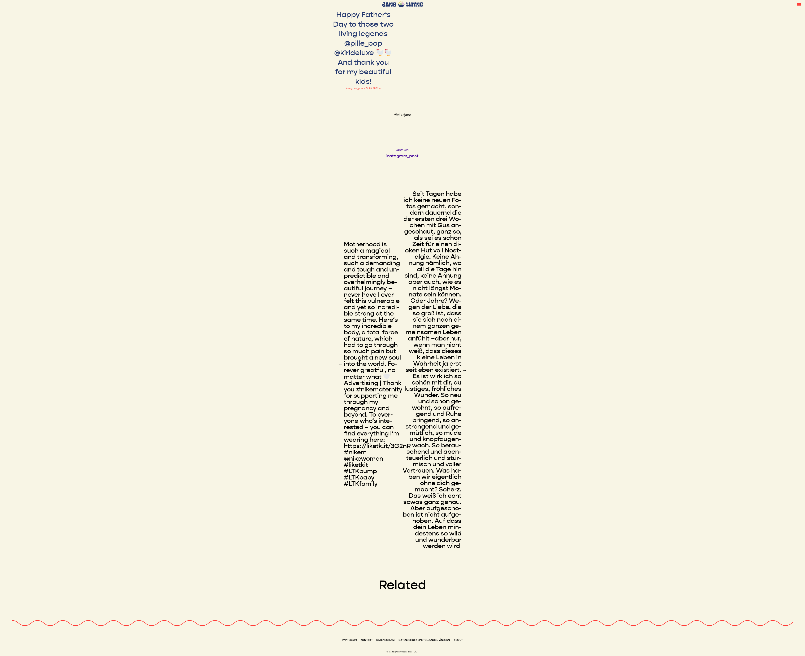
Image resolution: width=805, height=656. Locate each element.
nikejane (404, 115)
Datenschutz (385, 640)
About (458, 640)
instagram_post (355, 88)
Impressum (349, 640)
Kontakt (367, 640)
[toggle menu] (799, 4)
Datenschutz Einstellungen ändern (424, 640)
